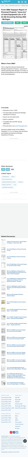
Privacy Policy (18, 422)
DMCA (16, 420)
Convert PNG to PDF (6, 401)
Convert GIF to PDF (6, 403)
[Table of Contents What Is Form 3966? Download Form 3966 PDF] (19, 2)
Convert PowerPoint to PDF (7, 408)
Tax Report (20, 182)
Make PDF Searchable (20, 408)
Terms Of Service (19, 424)
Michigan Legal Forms (6, 184)
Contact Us (17, 426)
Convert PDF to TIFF (6, 422)
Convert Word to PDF (6, 397)
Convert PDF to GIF (6, 420)
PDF (17, 22)
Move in (13, 176)
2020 (7, 169)
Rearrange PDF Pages (20, 406)
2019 (3, 169)
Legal (15, 184)
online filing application (21, 126)
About (16, 415)
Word (24, 22)
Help (16, 418)
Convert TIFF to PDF (6, 406)
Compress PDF (18, 403)
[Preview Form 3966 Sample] (14, 42)
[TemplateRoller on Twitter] (17, 432)
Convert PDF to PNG (6, 418)
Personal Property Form (7, 179)
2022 (12, 169)
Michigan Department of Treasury (9, 182)
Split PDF (17, 397)
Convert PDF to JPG (6, 415)
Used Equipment (5, 176)
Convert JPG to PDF (6, 410)
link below (10, 131)
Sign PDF (17, 401)
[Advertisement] (14, 91)
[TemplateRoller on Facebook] (14, 432)
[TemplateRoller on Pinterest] (11, 432)
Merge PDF (18, 399)
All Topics (17, 428)
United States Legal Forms (7, 187)
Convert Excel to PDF (6, 399)
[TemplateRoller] (5, 2)
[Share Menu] (25, 441)
